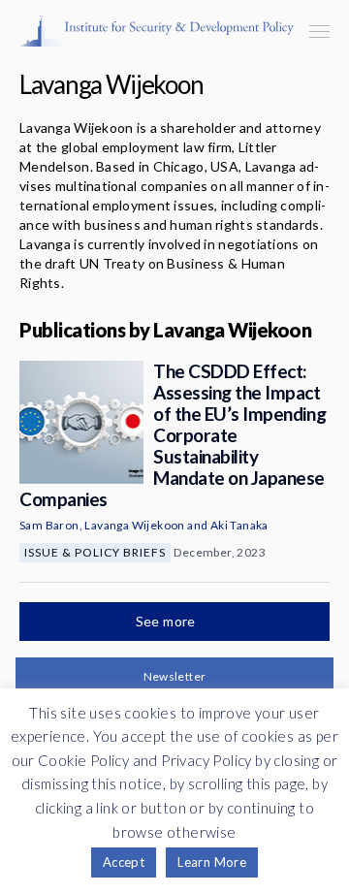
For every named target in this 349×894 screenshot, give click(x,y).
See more (168, 621)
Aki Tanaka (239, 525)
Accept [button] (123, 862)
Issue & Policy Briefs (95, 552)
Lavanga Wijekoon (134, 525)
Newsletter (174, 676)
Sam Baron (49, 525)
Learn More (211, 862)
